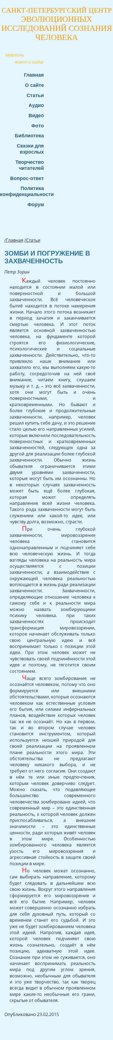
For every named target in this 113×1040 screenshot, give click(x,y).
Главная (34, 75)
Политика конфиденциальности (24, 191)
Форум (35, 204)
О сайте (34, 85)
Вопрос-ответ (27, 178)
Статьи (35, 95)
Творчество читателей (29, 165)
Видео (36, 115)
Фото (37, 125)
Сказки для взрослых (30, 149)
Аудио (36, 105)
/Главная (13, 240)
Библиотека (29, 135)
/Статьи (32, 240)
